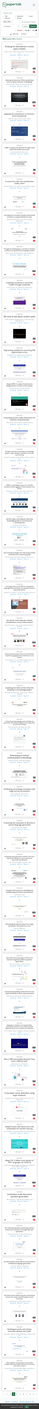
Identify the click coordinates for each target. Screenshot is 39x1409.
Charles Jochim (18, 491)
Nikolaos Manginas (29, 1031)
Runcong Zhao (9, 660)
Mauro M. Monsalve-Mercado (24, 84)
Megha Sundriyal (27, 1368)
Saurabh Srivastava (9, 457)
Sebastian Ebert (19, 319)
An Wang (19, 1301)
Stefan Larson (24, 152)
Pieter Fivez (9, 996)
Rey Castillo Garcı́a (27, 592)
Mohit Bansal (23, 525)
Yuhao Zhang (19, 625)
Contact (15, 1402)
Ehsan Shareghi (16, 862)
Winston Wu (10, 422)
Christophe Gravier (19, 186)
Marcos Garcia (8, 52)
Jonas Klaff (23, 219)
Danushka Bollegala (24, 760)
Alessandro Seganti (9, 1334)
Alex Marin (28, 727)
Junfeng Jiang (12, 1301)
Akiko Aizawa (26, 1301)
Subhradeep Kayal (19, 895)
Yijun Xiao (13, 1266)
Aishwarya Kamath (17, 1131)
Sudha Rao (27, 1199)
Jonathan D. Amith (16, 592)
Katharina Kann (10, 84)
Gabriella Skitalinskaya (13, 219)
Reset (26, 26)
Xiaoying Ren (8, 1098)
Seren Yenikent (23, 1064)
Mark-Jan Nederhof (19, 928)
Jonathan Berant (22, 827)
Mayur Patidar (20, 457)
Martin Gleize (26, 491)
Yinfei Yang (24, 964)
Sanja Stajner (15, 1064)
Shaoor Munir (9, 253)
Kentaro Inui (28, 287)
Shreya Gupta (8, 1368)
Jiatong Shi (7, 592)
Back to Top (30, 1402)
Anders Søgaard (9, 319)
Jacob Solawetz (15, 152)
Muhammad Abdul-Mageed (12, 1165)
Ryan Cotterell (18, 119)
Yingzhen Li (25, 862)
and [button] (19, 53)
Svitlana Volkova (28, 422)
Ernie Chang (11, 727)
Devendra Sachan (10, 625)
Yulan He (31, 660)
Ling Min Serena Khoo (25, 1098)
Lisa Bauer (15, 525)
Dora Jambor (8, 692)
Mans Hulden (27, 119)
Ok (26, 1407)
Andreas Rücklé (28, 1131)
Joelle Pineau (24, 692)
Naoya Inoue (13, 557)
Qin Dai (7, 557)
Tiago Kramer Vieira (18, 52)
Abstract (7, 18)
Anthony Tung (27, 1234)
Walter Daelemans (27, 996)
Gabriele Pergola (23, 660)
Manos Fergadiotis (18, 1031)
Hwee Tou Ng (19, 1234)
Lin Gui (16, 660)
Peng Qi (25, 625)
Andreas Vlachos (25, 388)
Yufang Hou (9, 491)
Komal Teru (16, 692)
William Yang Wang (22, 1266)
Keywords (20, 16)
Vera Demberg (20, 727)
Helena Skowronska (29, 1334)
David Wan (10, 355)
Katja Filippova (19, 321)
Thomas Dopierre (9, 186)
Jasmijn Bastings (29, 319)
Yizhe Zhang (19, 1199)
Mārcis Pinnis (24, 794)
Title (6, 16)
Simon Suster (17, 996)
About (7, 1402)
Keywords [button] (13, 55)
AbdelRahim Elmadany (26, 1165)
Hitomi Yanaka (11, 287)
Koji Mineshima (20, 287)
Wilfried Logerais (30, 186)
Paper (26, 55)
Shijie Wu (11, 119)
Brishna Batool (18, 253)
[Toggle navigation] (34, 5)
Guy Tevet (14, 827)
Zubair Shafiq (27, 253)
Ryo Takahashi (22, 557)
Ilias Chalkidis (8, 1031)
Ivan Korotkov (16, 964)
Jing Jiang (15, 1098)
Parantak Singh (17, 1368)
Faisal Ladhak (25, 355)
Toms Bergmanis (15, 794)
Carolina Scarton (29, 52)
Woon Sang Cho (11, 1199)
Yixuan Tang (10, 1234)
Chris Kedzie (17, 355)
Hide (18, 30)
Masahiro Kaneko (13, 760)
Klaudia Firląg (19, 1334)
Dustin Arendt (18, 422)
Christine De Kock (14, 388)
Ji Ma (10, 964)
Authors (19, 18)
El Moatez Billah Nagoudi (23, 1166)
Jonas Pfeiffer (8, 1131)
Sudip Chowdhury (30, 457)
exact (31, 16)
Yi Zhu (10, 862)
